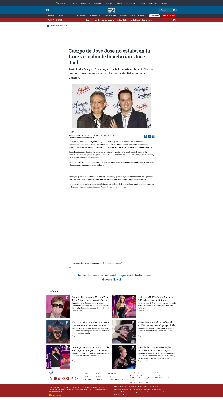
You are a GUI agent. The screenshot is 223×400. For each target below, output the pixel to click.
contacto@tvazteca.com (160, 376)
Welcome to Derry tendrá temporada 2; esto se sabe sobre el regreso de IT (90, 324)
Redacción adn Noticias (85, 137)
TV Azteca (73, 3)
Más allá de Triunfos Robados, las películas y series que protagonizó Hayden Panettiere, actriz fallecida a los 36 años (156, 349)
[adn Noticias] (112, 10)
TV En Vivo (170, 16)
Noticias (119, 3)
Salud (132, 16)
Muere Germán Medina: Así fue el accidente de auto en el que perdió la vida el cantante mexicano (156, 324)
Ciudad (69, 16)
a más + (164, 3)
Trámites (50, 16)
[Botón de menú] (47, 9)
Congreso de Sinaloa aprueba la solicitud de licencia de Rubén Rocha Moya (109, 20)
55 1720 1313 (156, 378)
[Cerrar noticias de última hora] (174, 19)
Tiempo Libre (95, 16)
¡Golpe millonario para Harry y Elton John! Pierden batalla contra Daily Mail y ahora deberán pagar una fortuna (90, 298)
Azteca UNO (85, 3)
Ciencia (141, 16)
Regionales (153, 3)
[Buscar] (174, 10)
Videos (142, 3)
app (119, 263)
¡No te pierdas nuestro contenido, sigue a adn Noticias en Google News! (111, 277)
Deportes (108, 3)
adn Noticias (131, 3)
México (60, 16)
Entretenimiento (110, 16)
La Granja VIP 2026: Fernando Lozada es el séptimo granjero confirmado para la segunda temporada (90, 349)
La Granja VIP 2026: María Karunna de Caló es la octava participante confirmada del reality (157, 298)
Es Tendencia (81, 16)
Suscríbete (154, 16)
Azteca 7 (97, 3)
